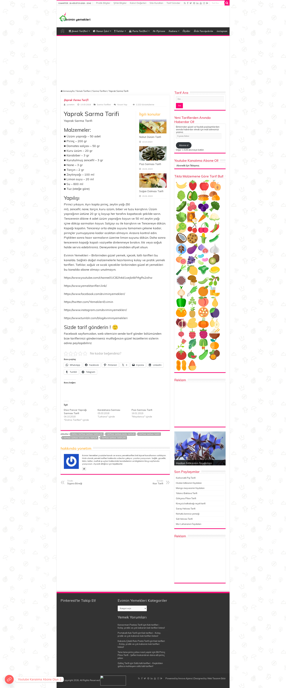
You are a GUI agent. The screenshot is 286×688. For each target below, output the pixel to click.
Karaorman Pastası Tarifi (130, 624)
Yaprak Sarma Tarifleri (114, 438)
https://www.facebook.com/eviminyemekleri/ (94, 294)
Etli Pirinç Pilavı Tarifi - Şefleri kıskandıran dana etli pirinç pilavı (141, 655)
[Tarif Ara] (227, 2)
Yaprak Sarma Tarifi (149, 434)
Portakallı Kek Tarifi (127, 633)
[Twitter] (190, 3)
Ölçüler (186, 31)
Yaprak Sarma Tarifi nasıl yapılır (80, 438)
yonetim (70, 104)
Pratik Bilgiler (103, 2)
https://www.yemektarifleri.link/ (85, 286)
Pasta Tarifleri (139, 31)
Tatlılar (120, 31)
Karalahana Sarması (109, 409)
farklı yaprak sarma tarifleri (87, 434)
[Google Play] (207, 3)
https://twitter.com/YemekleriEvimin (88, 302)
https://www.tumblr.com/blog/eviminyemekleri (96, 318)
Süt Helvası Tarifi (184, 519)
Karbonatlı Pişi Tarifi (186, 477)
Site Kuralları (156, 2)
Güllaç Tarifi (123, 663)
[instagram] (204, 3)
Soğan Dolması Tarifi (151, 191)
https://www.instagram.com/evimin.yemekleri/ (95, 310)
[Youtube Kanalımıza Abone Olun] (9, 679)
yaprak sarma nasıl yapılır (121, 434)
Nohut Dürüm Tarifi (150, 137)
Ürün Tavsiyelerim (203, 31)
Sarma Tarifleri (99, 91)
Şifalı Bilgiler (120, 2)
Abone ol (183, 145)
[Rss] (185, 3)
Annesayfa (68, 91)
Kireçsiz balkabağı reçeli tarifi (191, 503)
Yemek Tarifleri (62, 30)
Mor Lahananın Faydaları (188, 524)
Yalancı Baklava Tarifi (186, 493)
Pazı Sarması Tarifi (150, 164)
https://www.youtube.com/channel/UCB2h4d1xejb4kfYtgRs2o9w (108, 278)
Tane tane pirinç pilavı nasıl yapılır (135, 652)
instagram (222, 31)
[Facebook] (188, 3)
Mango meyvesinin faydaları (190, 488)
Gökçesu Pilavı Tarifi (186, 498)
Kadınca (173, 31)
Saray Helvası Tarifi (185, 508)
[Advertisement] (143, 61)
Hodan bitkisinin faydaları (194, 463)
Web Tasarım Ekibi (216, 678)
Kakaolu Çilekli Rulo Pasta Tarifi (133, 641)
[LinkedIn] (197, 3)
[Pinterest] (194, 3)
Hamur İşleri (102, 31)
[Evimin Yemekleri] (75, 17)
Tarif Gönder (173, 2)
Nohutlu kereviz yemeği (187, 513)
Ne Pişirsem (159, 31)
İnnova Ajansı (185, 678)
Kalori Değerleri (138, 2)
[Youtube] (200, 3)
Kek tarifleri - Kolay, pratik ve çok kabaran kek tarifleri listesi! (141, 644)
